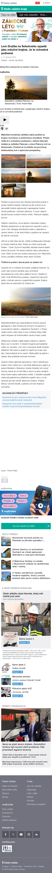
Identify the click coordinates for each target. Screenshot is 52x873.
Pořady (21, 501)
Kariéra (30, 797)
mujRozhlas (6, 488)
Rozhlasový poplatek (36, 804)
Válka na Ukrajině (9, 786)
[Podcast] (2, 129)
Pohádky (7, 501)
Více (43, 14)
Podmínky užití (30, 866)
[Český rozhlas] (9, 3)
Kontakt (30, 800)
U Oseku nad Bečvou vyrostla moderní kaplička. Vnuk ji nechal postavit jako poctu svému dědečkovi (31, 575)
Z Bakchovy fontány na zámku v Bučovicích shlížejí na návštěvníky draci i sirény (30, 564)
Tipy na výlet (8, 14)
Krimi (22, 496)
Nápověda (31, 790)
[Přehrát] (4, 120)
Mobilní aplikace (9, 820)
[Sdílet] (6, 129)
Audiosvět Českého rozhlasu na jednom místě (19, 518)
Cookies (5, 866)
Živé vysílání (9, 506)
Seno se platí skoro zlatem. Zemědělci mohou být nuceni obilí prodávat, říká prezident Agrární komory (24, 747)
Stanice (5, 793)
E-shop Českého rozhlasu (17, 588)
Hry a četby (8, 496)
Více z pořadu (10, 534)
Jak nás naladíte (28, 14)
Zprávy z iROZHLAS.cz (14, 706)
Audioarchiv (7, 813)
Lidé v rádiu (32, 793)
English (41, 866)
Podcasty (6, 816)
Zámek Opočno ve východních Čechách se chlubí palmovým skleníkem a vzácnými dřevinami (28, 552)
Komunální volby (9, 790)
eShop (5, 797)
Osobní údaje (16, 866)
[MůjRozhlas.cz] (5, 72)
